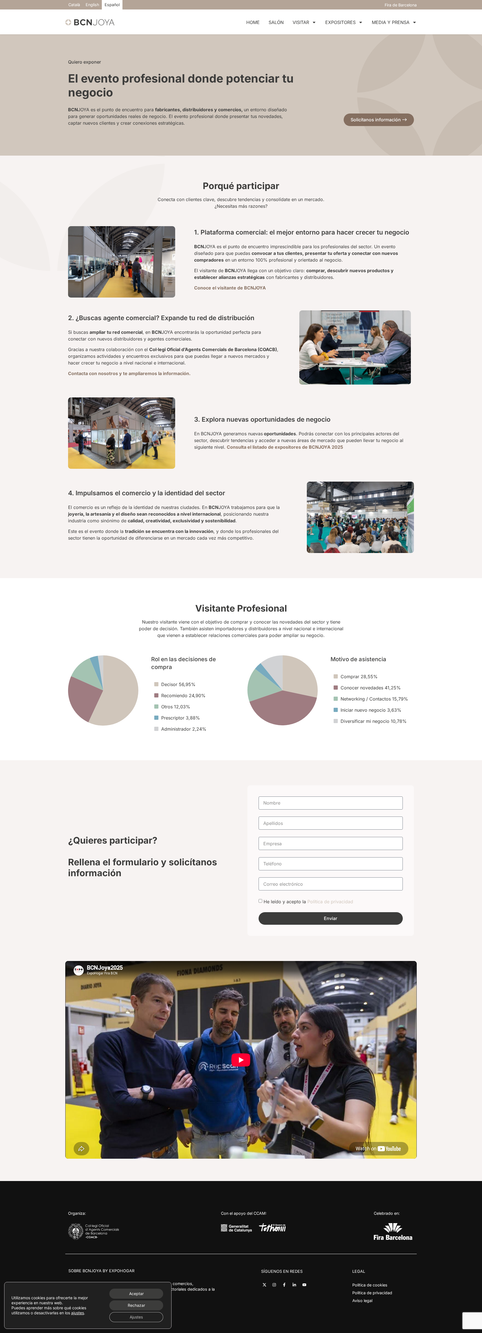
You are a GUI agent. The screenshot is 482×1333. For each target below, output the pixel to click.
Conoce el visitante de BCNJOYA (230, 288)
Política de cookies (369, 1285)
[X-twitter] (264, 1285)
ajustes (77, 1312)
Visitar (301, 22)
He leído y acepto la (308, 901)
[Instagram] (274, 1285)
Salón (276, 22)
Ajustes (136, 1317)
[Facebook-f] (284, 1285)
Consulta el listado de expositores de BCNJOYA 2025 (285, 447)
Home (253, 22)
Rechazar (136, 1305)
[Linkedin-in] (294, 1285)
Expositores (340, 22)
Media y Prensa (390, 22)
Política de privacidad (330, 901)
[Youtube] (304, 1285)
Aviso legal (362, 1300)
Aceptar (136, 1293)
